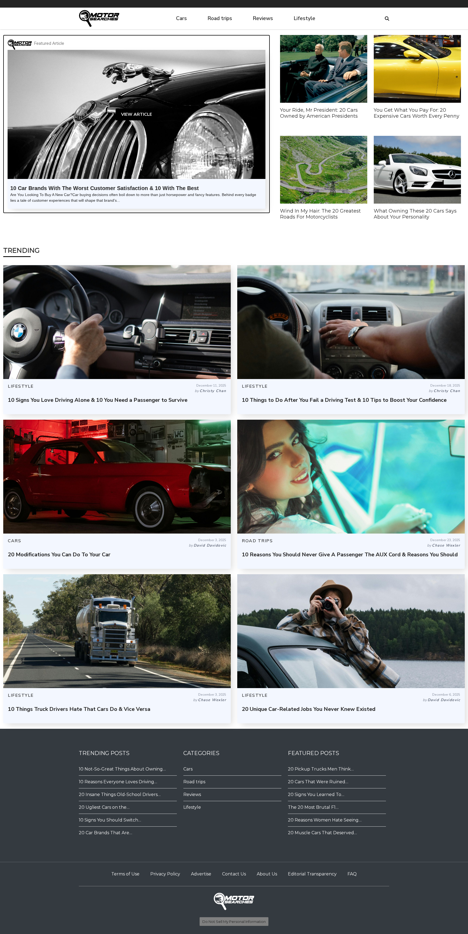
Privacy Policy (165, 874)
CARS (14, 541)
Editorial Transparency (312, 874)
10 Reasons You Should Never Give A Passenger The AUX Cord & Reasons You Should (350, 554)
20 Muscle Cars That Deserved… (322, 832)
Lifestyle (304, 18)
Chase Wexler (446, 545)
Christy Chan (213, 390)
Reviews (263, 18)
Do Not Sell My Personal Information (234, 921)
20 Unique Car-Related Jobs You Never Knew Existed (308, 709)
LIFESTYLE (21, 386)
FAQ (352, 874)
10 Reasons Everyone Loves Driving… (118, 781)
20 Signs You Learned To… (316, 794)
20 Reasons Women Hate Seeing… (325, 820)
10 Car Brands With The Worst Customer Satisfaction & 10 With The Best (104, 188)
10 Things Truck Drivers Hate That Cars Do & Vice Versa (79, 709)
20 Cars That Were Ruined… (318, 781)
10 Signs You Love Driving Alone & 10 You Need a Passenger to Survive (97, 400)
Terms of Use (125, 874)
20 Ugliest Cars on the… (104, 807)
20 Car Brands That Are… (105, 832)
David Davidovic (210, 545)
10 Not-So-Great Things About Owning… (122, 769)
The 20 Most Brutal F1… (313, 807)
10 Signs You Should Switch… (110, 820)
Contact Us (234, 874)
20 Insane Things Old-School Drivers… (120, 794)
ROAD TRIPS (257, 541)
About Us (267, 874)
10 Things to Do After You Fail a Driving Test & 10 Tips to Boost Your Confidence (344, 400)
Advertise (201, 874)
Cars (181, 18)
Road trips (219, 18)
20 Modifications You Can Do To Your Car (59, 554)
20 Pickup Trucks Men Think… (321, 769)
